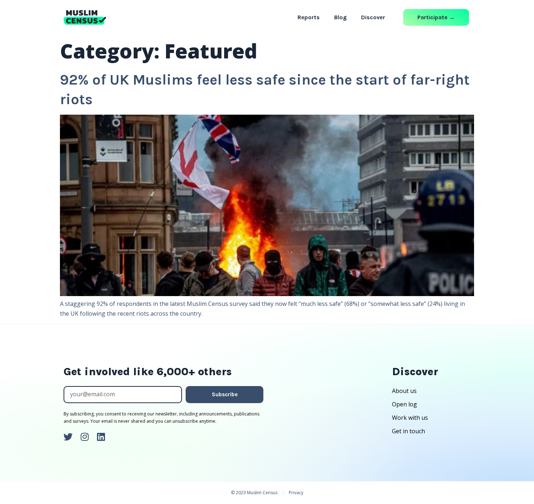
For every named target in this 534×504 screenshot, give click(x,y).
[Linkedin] (100, 436)
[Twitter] (68, 436)
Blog (340, 17)
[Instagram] (84, 436)
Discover (373, 17)
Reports (309, 17)
